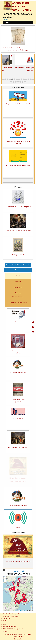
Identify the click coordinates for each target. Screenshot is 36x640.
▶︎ (33, 66)
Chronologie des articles (10, 616)
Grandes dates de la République (13, 629)
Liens (4, 621)
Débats (18, 276)
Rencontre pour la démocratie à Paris (18, 552)
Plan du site (6, 618)
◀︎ (4, 66)
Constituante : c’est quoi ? (11, 614)
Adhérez (5, 19)
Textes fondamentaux (9, 627)
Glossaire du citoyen (18, 297)
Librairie (5, 624)
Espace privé (18, 639)
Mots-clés (18, 270)
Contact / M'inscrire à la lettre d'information (18, 265)
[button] (17, 593)
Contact (5, 631)
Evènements (18, 287)
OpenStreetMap (23, 610)
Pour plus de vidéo (18, 571)
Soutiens (18, 293)
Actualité (18, 282)
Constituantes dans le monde (18, 302)
